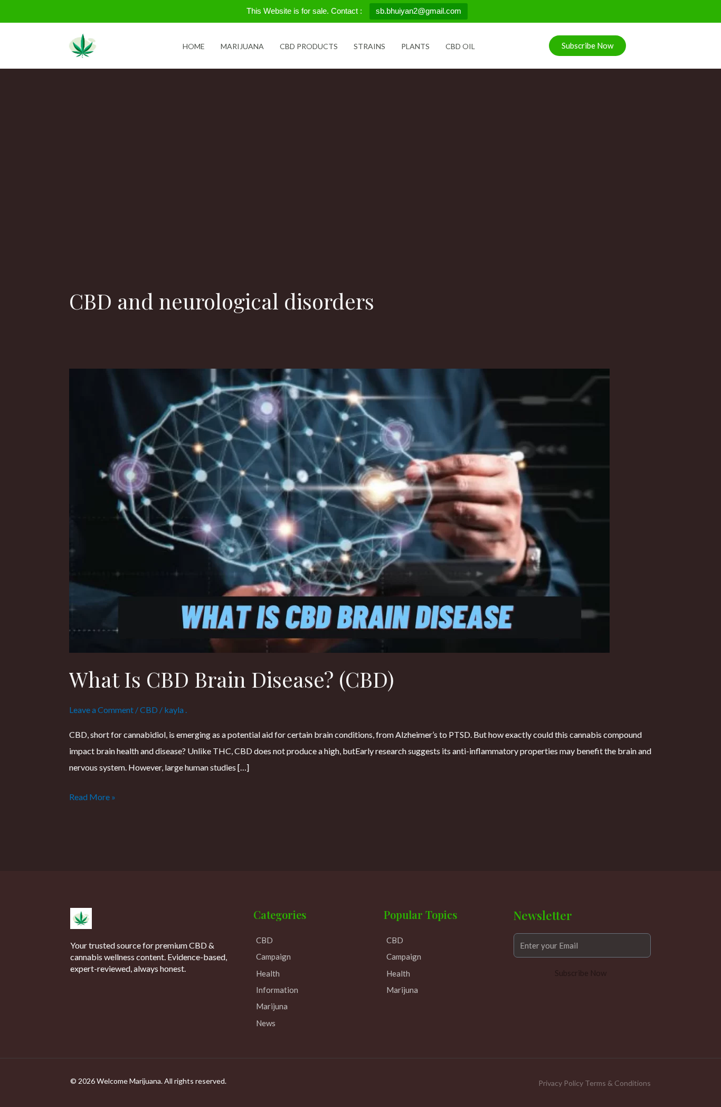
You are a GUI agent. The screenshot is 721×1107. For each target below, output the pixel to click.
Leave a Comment (101, 710)
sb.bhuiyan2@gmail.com (418, 10)
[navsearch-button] (639, 43)
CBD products (309, 46)
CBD (149, 710)
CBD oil (460, 46)
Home (194, 46)
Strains (369, 46)
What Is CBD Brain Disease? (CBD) (231, 679)
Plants (415, 46)
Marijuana (242, 46)
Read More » (92, 795)
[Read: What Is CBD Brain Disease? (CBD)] (339, 509)
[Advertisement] (360, 148)
